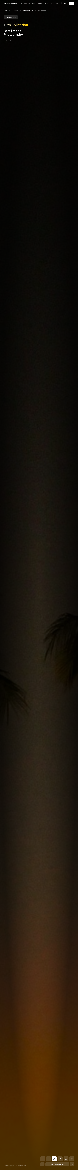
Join (71, 3)
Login (64, 3)
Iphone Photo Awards (10, 3)
